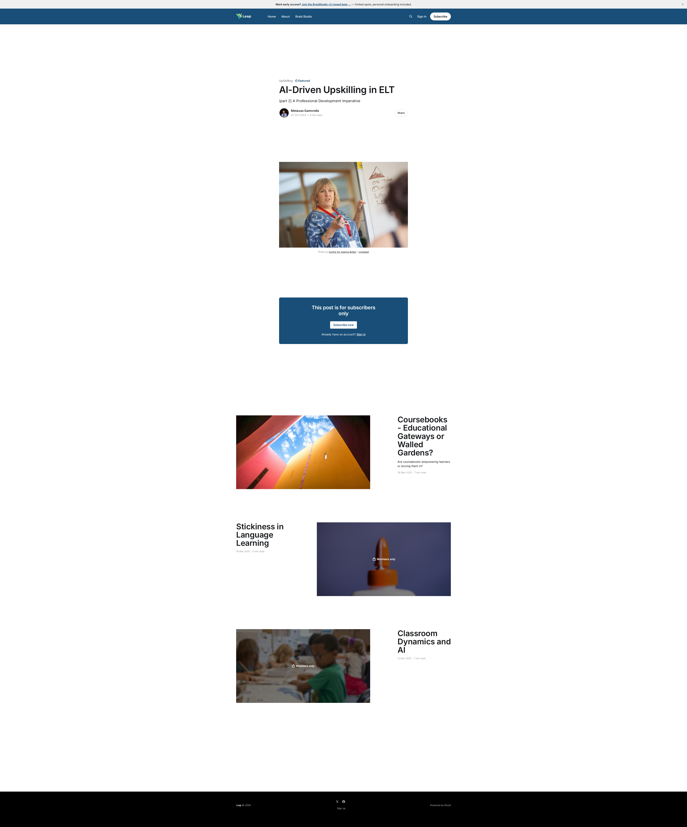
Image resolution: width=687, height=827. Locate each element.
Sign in (422, 16)
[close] (683, 4)
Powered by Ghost (440, 805)
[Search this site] (411, 16)
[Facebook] (343, 801)
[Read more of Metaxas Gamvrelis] (284, 113)
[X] (337, 801)
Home (272, 16)
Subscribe (440, 16)
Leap (238, 805)
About (285, 16)
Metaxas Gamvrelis (305, 111)
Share (401, 112)
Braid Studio (303, 16)
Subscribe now (343, 325)
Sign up (341, 808)
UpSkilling (286, 80)
